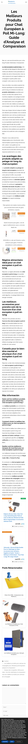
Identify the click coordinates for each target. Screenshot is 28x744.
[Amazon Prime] (22, 524)
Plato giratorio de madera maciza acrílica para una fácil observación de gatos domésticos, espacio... (14, 207)
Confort (6, 661)
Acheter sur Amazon (18, 526)
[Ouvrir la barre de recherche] (2, 2)
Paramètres (19, 741)
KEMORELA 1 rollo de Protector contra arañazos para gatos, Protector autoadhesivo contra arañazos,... (14, 243)
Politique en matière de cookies (19, 737)
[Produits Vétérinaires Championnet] (14, 2)
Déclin (12, 741)
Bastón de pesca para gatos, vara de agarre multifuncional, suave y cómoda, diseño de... (14, 225)
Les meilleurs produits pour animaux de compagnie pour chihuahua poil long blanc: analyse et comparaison (14, 666)
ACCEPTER (5, 741)
